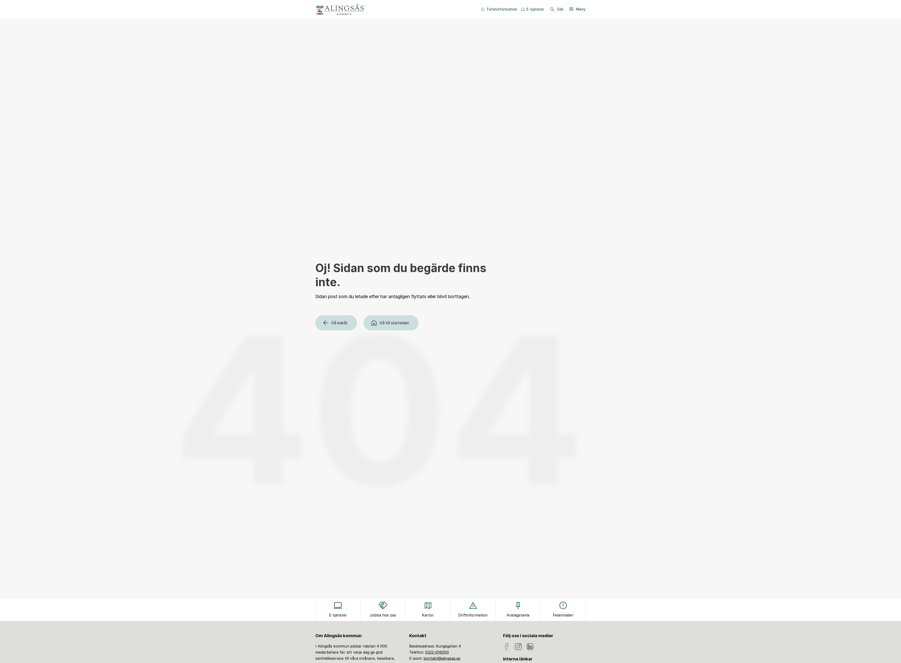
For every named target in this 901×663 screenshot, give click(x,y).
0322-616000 (437, 652)
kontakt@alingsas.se (442, 658)
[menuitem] (499, 9)
